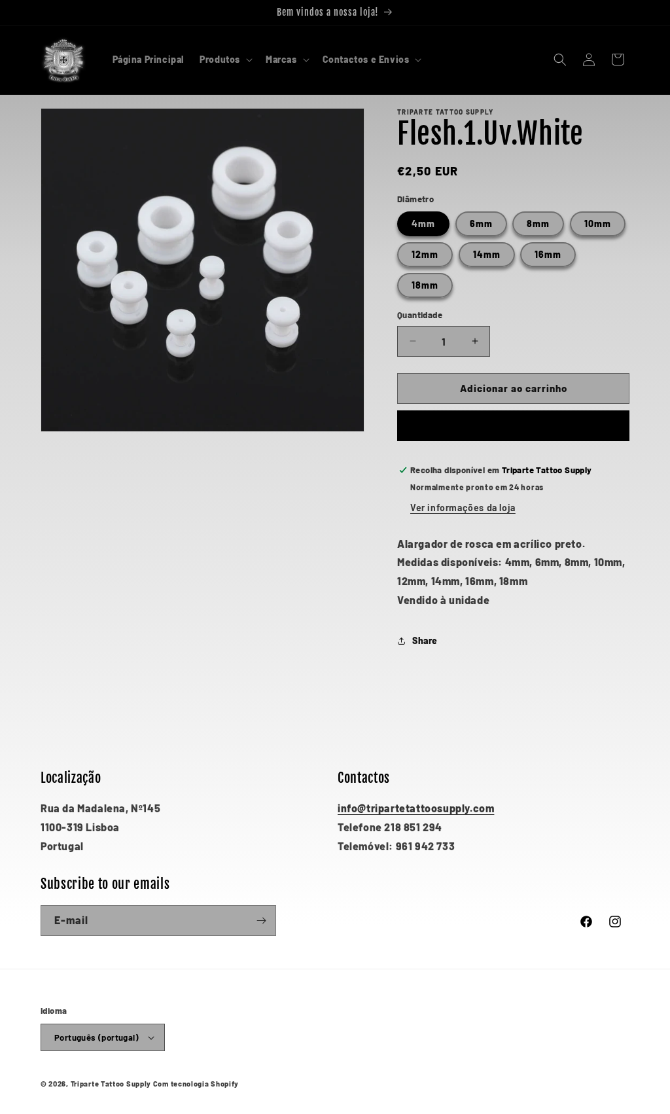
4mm (423, 223)
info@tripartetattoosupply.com (416, 808)
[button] (225, 59)
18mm (425, 285)
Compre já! (513, 426)
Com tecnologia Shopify (196, 1083)
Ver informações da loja (463, 507)
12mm (425, 254)
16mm (548, 254)
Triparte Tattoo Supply (111, 1083)
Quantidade (419, 315)
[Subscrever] (261, 920)
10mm (597, 223)
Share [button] (425, 640)
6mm (481, 223)
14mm (487, 254)
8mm (538, 223)
